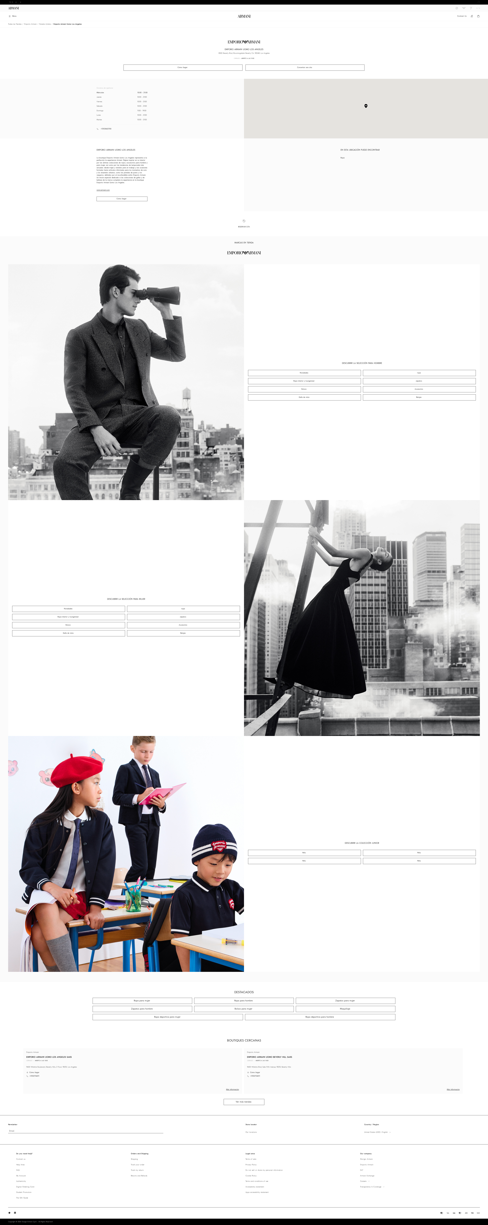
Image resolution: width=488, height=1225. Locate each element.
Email (11, 1131)
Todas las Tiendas (14, 24)
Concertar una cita (304, 67)
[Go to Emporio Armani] (464, 8)
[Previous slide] (16, 2)
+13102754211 (34, 1076)
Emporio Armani (30, 24)
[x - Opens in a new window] (9, 1213)
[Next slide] (20, 2)
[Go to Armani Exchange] (478, 8)
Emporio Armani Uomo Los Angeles (68, 24)
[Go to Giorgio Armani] (457, 8)
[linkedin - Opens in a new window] (15, 1213)
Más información (232, 1089)
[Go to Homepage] (244, 16)
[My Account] (471, 16)
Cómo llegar (121, 199)
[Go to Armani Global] (13, 8)
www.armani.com (103, 190)
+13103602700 (106, 129)
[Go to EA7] (471, 8)
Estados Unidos (45, 24)
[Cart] (478, 16)
